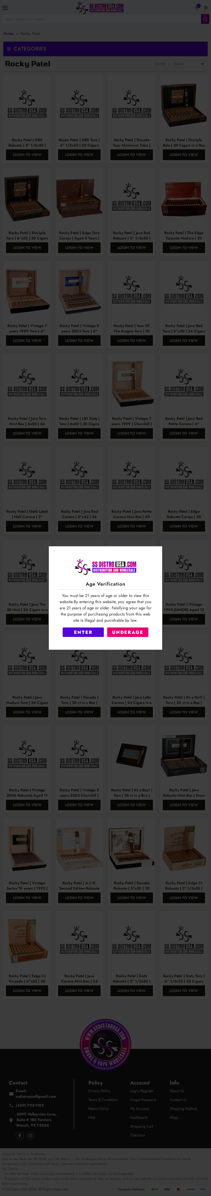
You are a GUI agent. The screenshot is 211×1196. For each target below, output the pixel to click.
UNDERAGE (128, 632)
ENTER (83, 632)
